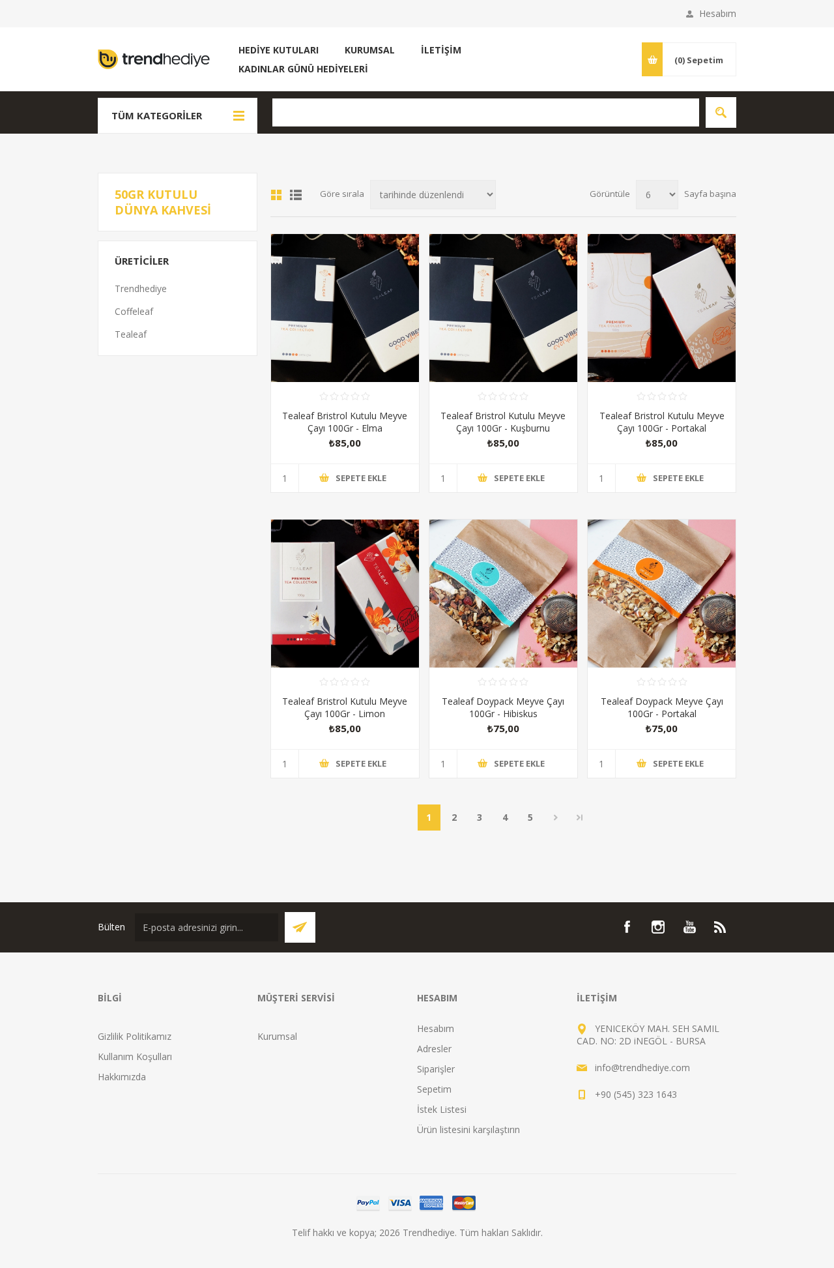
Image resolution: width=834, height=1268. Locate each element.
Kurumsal (277, 1036)
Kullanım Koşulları (135, 1056)
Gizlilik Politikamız (134, 1036)
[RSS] (720, 927)
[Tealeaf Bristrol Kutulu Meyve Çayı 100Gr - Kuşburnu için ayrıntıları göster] (503, 308)
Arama (721, 112)
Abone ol (300, 927)
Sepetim (434, 1089)
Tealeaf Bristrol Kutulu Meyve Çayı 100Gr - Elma (344, 421)
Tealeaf (131, 334)
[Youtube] (689, 927)
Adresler (434, 1048)
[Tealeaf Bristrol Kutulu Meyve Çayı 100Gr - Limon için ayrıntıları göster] (345, 594)
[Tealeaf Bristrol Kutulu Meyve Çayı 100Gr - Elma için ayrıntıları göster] (345, 308)
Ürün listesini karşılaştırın (468, 1129)
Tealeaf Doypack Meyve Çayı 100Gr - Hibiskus (503, 707)
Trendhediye (141, 288)
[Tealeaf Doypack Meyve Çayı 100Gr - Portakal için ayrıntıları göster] (662, 594)
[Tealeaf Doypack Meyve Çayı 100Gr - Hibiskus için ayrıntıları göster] (503, 594)
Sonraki (556, 817)
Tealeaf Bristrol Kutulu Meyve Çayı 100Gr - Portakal (662, 421)
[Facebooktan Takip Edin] (626, 927)
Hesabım (717, 13)
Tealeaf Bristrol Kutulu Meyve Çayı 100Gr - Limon (344, 707)
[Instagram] (658, 927)
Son (580, 817)
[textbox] (485, 112)
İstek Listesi (442, 1109)
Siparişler (436, 1069)
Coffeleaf (134, 311)
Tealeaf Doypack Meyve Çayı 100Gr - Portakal (662, 707)
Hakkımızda (122, 1076)
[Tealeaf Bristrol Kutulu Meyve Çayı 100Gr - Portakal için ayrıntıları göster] (662, 308)
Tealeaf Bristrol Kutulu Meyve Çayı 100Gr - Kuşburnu (503, 421)
